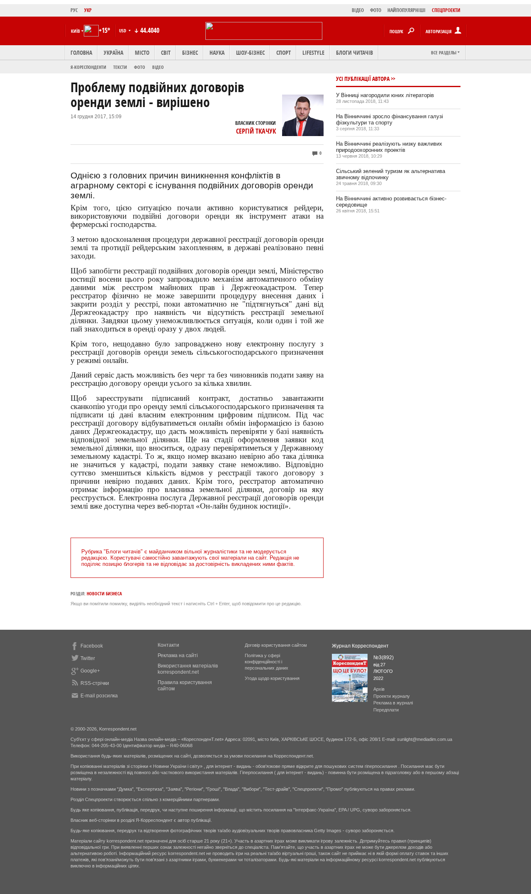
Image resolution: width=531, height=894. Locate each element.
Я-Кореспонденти (88, 67)
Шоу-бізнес (250, 52)
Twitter (87, 658)
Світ (166, 52)
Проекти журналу (391, 696)
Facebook (91, 646)
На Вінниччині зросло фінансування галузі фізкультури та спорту (389, 119)
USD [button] (123, 30)
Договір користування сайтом (276, 645)
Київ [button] (75, 31)
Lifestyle (313, 52)
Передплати (386, 709)
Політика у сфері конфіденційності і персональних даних (266, 661)
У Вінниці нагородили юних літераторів (385, 95)
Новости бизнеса (104, 593)
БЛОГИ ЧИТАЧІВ (354, 52)
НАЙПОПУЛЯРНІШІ (406, 10)
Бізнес (190, 52)
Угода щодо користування (272, 678)
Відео (158, 67)
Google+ (90, 671)
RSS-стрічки (94, 683)
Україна (113, 52)
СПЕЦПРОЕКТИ (446, 10)
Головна (81, 52)
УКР (88, 10)
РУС (74, 10)
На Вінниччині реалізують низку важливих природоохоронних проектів (389, 147)
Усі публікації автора (363, 79)
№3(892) (383, 657)
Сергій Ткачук (256, 131)
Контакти (168, 645)
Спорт (283, 52)
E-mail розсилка (99, 696)
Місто (142, 52)
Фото (139, 67)
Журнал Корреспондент (360, 646)
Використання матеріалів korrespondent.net (188, 669)
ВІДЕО (358, 10)
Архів (379, 689)
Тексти (120, 67)
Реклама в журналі (393, 702)
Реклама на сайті (178, 655)
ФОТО (375, 10)
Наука (216, 52)
